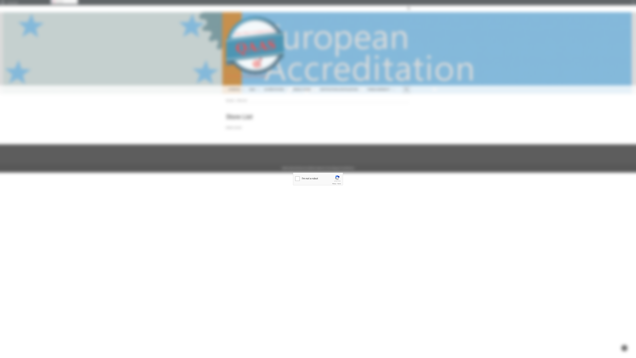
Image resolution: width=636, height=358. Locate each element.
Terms (339, 183)
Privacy (334, 183)
